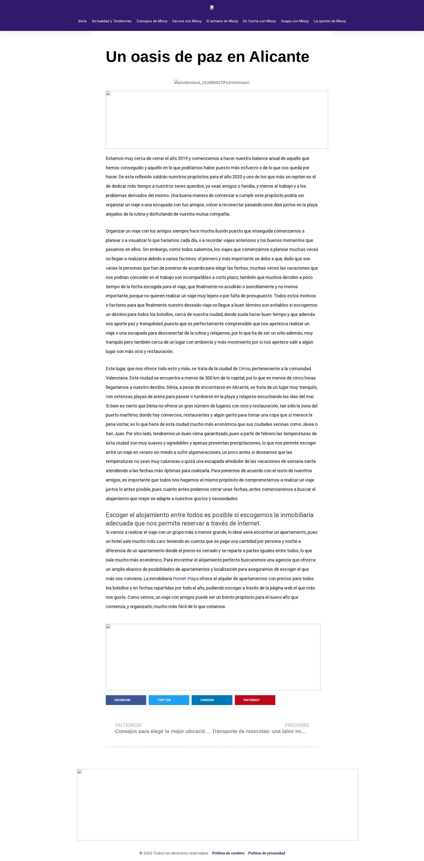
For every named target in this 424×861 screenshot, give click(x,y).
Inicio (82, 21)
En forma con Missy (259, 21)
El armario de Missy (222, 21)
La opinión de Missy (330, 21)
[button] (126, 700)
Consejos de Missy (152, 21)
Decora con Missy (186, 21)
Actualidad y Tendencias (112, 21)
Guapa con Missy (295, 21)
